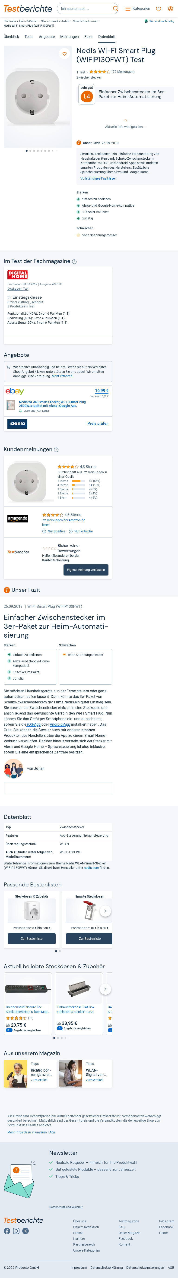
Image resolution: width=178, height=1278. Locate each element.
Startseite (10, 21)
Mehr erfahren (62, 376)
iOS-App (33, 724)
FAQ (122, 1227)
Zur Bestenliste (38, 940)
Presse (78, 1233)
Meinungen (69, 37)
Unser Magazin (129, 1233)
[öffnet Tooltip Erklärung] (74, 261)
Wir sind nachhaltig (161, 21)
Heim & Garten (28, 21)
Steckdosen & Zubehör (55, 21)
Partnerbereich (84, 1244)
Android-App (60, 724)
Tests (29, 37)
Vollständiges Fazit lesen (98, 178)
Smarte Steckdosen (85, 21)
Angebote (47, 37)
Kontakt (124, 1244)
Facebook (166, 1227)
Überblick (11, 37)
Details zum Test (18, 288)
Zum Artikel (39, 1080)
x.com (163, 1233)
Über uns (79, 1221)
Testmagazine (129, 1221)
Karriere (79, 1238)
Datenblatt (107, 37)
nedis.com (91, 868)
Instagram (166, 1221)
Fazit (88, 37)
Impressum (78, 1267)
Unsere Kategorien (86, 1250)
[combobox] (84, 8)
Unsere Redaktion (86, 1227)
